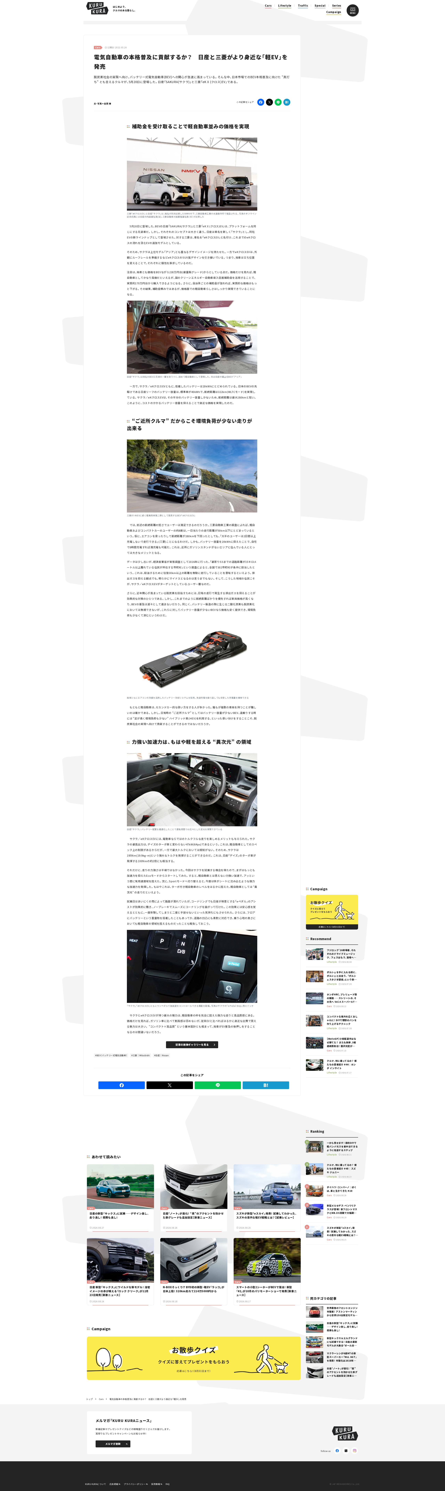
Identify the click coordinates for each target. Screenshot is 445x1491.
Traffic (303, 5)
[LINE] (278, 102)
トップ (89, 1399)
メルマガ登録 (113, 1443)
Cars (268, 5)
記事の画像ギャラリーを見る (192, 1044)
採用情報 (155, 1483)
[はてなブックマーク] (286, 102)
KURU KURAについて (95, 1483)
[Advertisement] (219, 1121)
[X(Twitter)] (345, 1450)
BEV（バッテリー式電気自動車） (112, 1055)
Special (320, 5)
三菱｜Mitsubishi (141, 1055)
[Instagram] (354, 1450)
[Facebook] (260, 102)
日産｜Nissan (162, 1055)
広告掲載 (114, 1483)
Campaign (333, 12)
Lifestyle (284, 5)
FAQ (168, 1483)
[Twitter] (269, 102)
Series (336, 5)
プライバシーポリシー (135, 1483)
